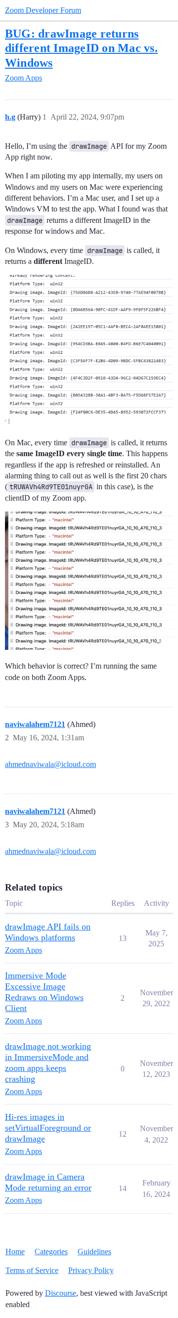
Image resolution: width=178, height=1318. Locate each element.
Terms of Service (31, 1270)
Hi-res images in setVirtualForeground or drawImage (48, 1128)
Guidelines (94, 1251)
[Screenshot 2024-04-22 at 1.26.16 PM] (89, 350)
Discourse (60, 1293)
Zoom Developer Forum (43, 10)
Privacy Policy (91, 1270)
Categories (51, 1251)
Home (15, 1251)
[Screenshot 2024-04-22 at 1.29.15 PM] (89, 580)
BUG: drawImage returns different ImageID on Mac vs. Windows (81, 48)
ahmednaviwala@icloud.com (50, 764)
